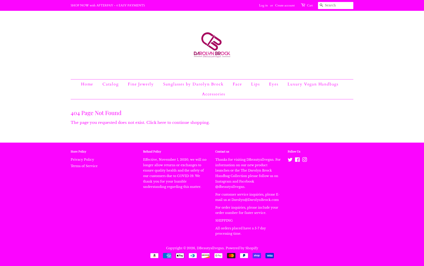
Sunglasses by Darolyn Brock (193, 84)
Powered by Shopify (242, 248)
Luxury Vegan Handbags (313, 84)
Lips (255, 84)
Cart (310, 5)
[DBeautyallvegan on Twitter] (290, 160)
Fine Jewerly (141, 84)
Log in (263, 5)
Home (87, 84)
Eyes (273, 84)
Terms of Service (84, 166)
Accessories (213, 94)
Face (237, 84)
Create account (285, 5)
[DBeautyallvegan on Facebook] (297, 160)
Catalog (110, 84)
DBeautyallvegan (210, 248)
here (161, 122)
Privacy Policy (82, 160)
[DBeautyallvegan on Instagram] (304, 160)
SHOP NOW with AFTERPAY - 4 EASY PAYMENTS (108, 5)
